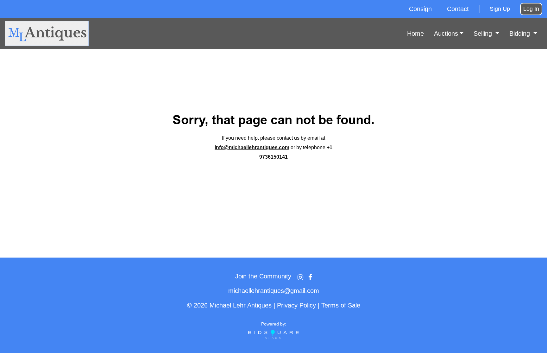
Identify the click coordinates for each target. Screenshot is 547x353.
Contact (458, 8)
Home (415, 33)
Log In (531, 9)
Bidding (520, 33)
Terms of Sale (340, 305)
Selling (484, 33)
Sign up (500, 9)
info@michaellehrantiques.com (252, 147)
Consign (420, 8)
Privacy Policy (296, 305)
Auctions (446, 33)
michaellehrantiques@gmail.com (273, 290)
